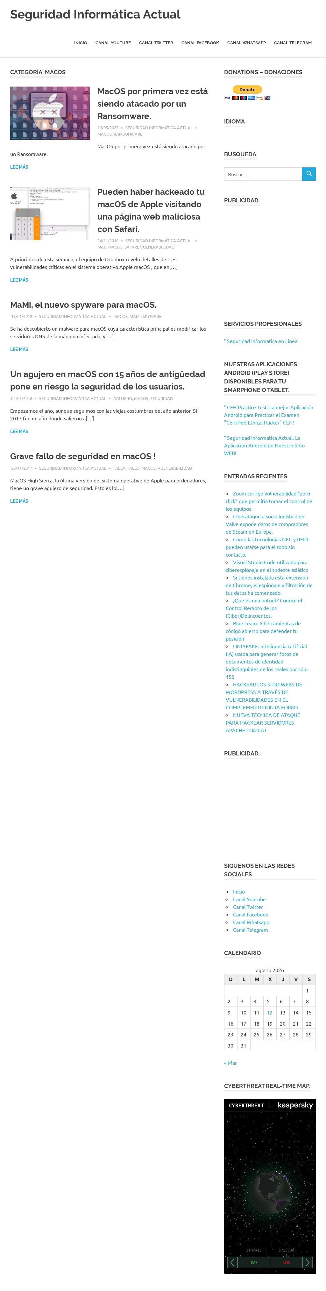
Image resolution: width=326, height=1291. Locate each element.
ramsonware (128, 134)
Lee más (19, 167)
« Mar (230, 1062)
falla (119, 468)
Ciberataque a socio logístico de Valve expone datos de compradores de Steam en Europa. (267, 524)
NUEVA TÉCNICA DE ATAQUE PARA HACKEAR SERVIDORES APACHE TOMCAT (263, 722)
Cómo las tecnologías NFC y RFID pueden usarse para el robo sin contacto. (267, 547)
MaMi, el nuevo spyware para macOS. (83, 305)
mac (101, 246)
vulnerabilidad (157, 246)
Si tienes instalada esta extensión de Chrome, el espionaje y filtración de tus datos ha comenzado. (269, 585)
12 (270, 1012)
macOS (104, 134)
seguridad (161, 398)
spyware (152, 316)
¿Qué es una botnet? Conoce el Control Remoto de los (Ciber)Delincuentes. (264, 608)
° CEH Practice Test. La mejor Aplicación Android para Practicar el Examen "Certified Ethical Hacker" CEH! (268, 414)
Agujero (122, 398)
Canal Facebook (200, 42)
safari (131, 246)
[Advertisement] (270, 259)
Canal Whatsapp (246, 42)
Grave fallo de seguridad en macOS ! (83, 456)
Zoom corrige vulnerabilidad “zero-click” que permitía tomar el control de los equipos (269, 501)
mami (135, 316)
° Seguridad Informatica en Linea (260, 341)
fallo (133, 468)
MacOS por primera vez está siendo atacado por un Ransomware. (152, 104)
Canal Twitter (156, 42)
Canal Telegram (293, 42)
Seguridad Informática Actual (95, 14)
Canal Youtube (113, 42)
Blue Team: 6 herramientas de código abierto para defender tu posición (263, 631)
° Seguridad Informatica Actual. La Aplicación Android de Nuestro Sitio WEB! (264, 445)
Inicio (80, 42)
